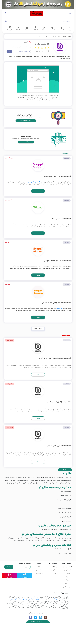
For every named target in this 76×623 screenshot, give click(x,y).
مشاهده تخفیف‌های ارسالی (25, 120)
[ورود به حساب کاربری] (6, 13)
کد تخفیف (59, 308)
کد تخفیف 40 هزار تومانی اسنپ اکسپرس (56, 302)
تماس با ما (53, 573)
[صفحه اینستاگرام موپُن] (45, 617)
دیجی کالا (55, 599)
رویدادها (67, 580)
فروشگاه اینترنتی (61, 36)
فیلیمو (37, 599)
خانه (69, 36)
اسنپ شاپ (29, 599)
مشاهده (38, 191)
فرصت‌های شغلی (52, 567)
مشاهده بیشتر (38, 328)
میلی (24, 599)
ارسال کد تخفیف (26, 142)
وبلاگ (66, 577)
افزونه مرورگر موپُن (67, 567)
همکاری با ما (52, 570)
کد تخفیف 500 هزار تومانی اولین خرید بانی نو (55, 358)
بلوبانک (15, 599)
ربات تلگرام (67, 573)
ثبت (9, 51)
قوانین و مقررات (39, 573)
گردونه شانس (66, 587)
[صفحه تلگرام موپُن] (40, 617)
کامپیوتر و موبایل (50, 36)
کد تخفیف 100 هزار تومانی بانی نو (59, 445)
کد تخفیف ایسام (35, 224)
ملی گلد (20, 599)
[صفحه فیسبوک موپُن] (30, 617)
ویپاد (11, 599)
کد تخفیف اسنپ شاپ (34, 182)
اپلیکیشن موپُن (67, 570)
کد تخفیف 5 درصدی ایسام (61, 218)
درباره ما (39, 567)
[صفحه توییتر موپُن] (35, 617)
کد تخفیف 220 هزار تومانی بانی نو (59, 402)
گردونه (66, 583)
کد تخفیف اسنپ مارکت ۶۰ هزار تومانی (57, 260)
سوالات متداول (39, 570)
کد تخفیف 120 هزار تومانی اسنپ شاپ (57, 176)
